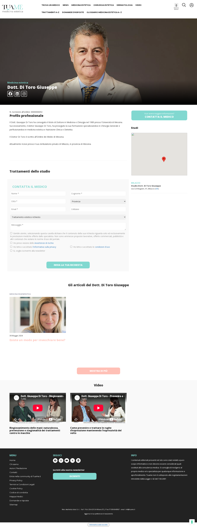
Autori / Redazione (18, 468)
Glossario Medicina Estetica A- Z (104, 12)
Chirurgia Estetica (103, 5)
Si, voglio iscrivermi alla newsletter (28, 250)
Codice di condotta (19, 492)
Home (12, 460)
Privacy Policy (16, 480)
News (66, 5)
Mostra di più (98, 370)
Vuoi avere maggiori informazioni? (159, 115)
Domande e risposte (73, 12)
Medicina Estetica (81, 5)
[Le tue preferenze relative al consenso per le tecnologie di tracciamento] (192, 522)
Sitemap (14, 504)
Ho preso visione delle (33, 243)
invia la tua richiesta (68, 265)
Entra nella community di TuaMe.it (25, 476)
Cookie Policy (16, 488)
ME (157, 188)
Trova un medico (51, 5)
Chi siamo (14, 464)
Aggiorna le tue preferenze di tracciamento (98, 514)
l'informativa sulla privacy (44, 247)
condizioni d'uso (102, 247)
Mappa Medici (16, 496)
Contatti (13, 472)
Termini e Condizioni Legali (22, 484)
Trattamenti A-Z (50, 12)
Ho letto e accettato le (91, 247)
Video (138, 5)
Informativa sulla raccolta (98, 525)
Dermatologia (125, 5)
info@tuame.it (130, 509)
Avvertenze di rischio (44, 243)
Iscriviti (75, 476)
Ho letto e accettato (34, 247)
